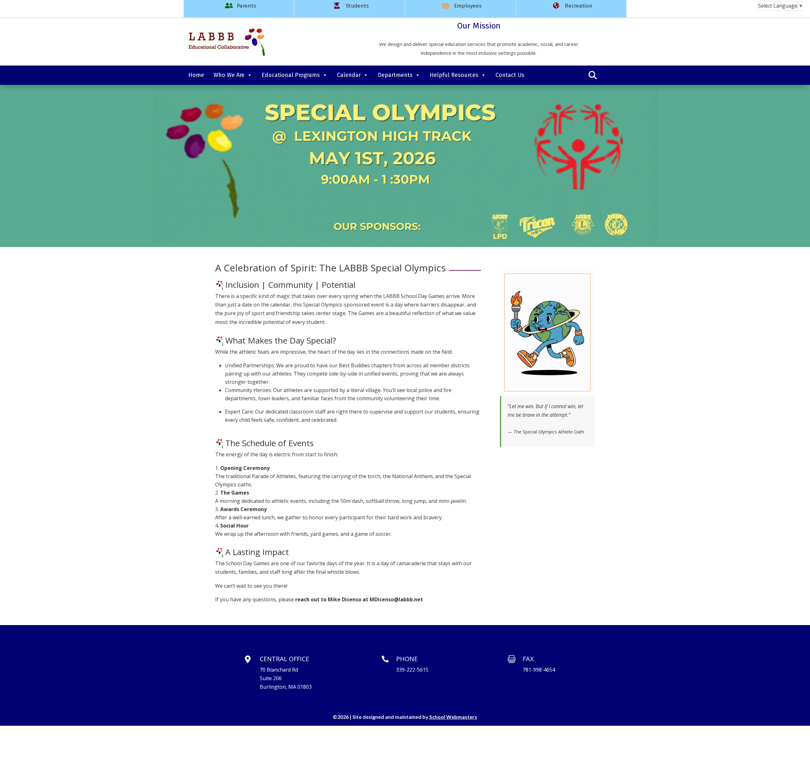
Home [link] (196, 75)
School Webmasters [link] (453, 717)
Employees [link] (468, 6)
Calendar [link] (349, 75)
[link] (226, 55)
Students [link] (357, 6)
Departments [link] (395, 75)
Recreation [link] (578, 6)
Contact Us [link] (509, 75)
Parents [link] (246, 6)
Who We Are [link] (229, 75)
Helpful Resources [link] (454, 75)
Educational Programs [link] (291, 75)
